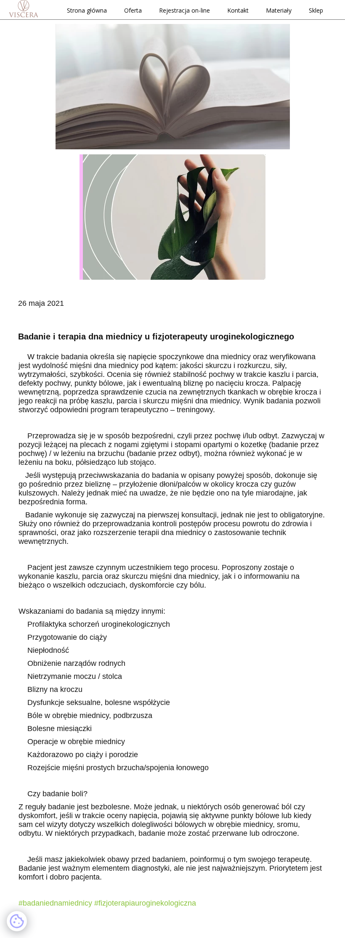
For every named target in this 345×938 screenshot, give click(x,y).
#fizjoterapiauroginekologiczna (145, 903)
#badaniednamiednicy (55, 903)
